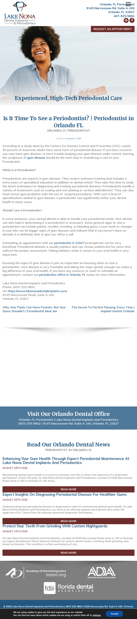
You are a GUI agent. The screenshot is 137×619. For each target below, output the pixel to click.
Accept (114, 613)
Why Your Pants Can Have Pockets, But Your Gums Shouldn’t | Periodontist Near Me (34, 309)
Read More (68, 489)
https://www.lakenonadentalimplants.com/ (37, 291)
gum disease (36, 158)
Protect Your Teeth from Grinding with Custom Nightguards (55, 526)
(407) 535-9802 (29, 423)
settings (97, 615)
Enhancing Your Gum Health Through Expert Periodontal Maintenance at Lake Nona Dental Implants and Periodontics (66, 460)
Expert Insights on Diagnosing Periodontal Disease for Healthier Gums (65, 494)
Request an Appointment (113, 29)
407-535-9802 (124, 16)
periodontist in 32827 (69, 243)
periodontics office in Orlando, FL (62, 275)
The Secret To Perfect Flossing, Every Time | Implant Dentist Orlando (103, 309)
